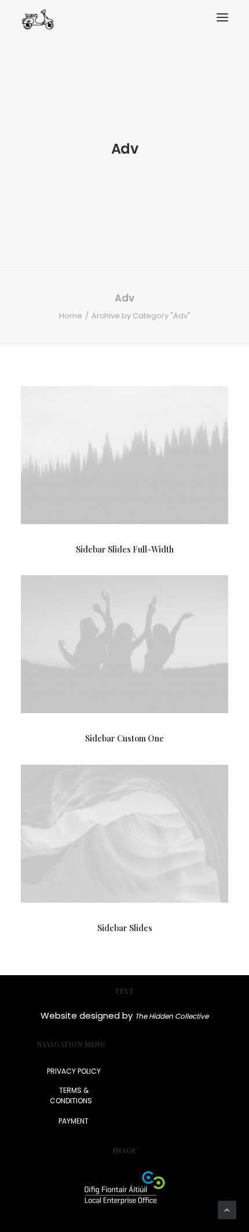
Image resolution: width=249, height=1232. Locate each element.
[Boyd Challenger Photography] (37, 17)
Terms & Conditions (71, 1095)
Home (70, 315)
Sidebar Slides (124, 927)
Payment (73, 1121)
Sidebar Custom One (124, 738)
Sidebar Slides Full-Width (125, 549)
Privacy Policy (74, 1071)
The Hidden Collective (171, 1016)
